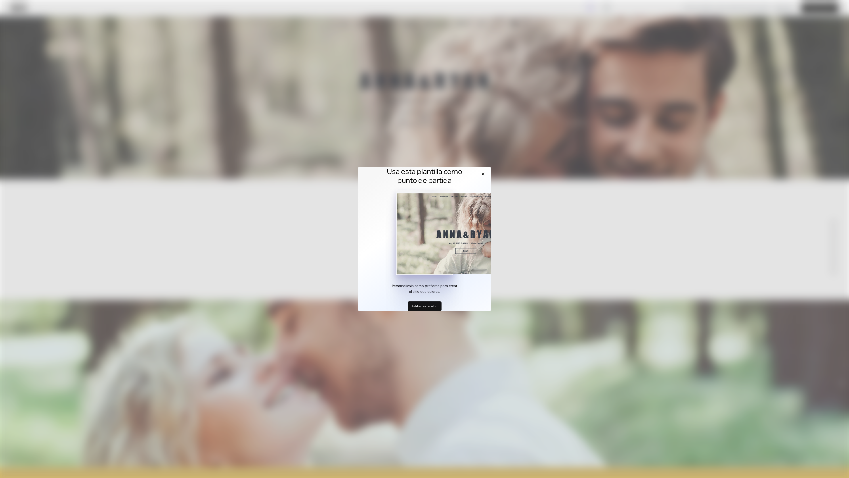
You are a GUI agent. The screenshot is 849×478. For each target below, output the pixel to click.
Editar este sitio (425, 306)
